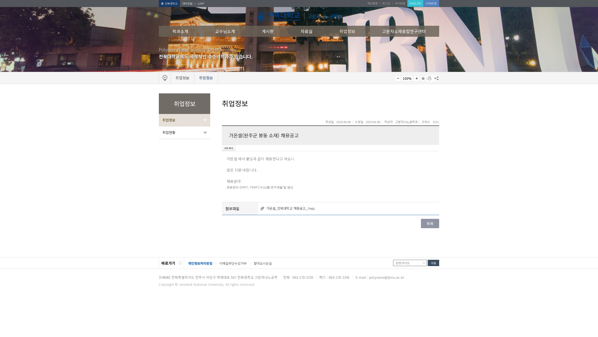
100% (407, 78)
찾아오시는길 (263, 263)
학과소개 (180, 31)
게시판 (268, 31)
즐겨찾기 (423, 78)
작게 (398, 78)
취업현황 (168, 132)
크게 (416, 78)
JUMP (200, 3)
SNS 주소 (436, 78)
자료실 (307, 31)
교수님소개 (225, 31)
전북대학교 (171, 3)
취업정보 (347, 31)
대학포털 (187, 3)
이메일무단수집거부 (233, 263)
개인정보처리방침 (200, 263)
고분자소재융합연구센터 (404, 31)
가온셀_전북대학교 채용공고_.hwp (290, 208)
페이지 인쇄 (430, 78)
